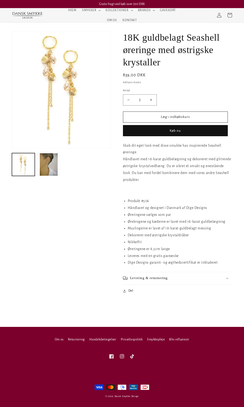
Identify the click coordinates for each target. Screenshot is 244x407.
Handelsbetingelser (103, 339)
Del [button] (130, 290)
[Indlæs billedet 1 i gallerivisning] (23, 164)
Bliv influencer (179, 339)
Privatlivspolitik (131, 339)
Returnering (76, 339)
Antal (126, 90)
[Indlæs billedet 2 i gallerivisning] (48, 164)
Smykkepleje (156, 339)
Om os (59, 339)
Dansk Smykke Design (127, 396)
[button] (91, 10)
